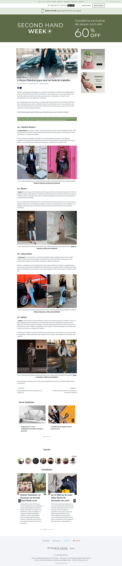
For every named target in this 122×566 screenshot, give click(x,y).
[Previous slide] (19, 501)
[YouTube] (119, 1)
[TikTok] (116, 1)
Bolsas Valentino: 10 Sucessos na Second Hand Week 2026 (30, 498)
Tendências (67, 1)
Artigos (48, 1)
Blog (43, 1)
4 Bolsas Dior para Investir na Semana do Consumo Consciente (64, 390)
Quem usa (59, 1)
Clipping (81, 1)
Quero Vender (86, 5)
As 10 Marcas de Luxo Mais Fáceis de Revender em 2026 (61, 498)
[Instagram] (113, 1)
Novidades (74, 1)
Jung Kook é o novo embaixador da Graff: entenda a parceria (32, 429)
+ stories (74, 456)
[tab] (45, 436)
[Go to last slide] (21, 420)
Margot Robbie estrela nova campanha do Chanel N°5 (29, 390)
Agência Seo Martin (61, 563)
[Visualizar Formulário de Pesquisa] (107, 1)
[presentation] (32, 414)
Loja (39, 1)
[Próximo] (73, 420)
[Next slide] (74, 501)
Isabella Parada (22, 83)
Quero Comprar (98, 5)
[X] (21, 88)
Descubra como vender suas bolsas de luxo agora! (51, 120)
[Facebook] (111, 1)
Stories (54, 1)
